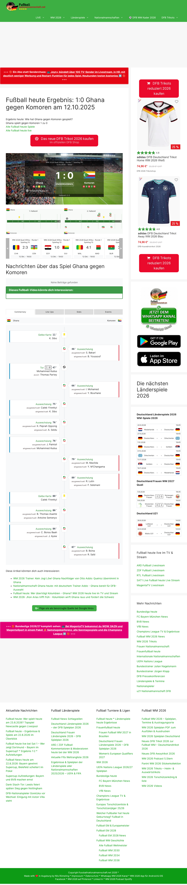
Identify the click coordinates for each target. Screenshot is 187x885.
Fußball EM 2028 (106, 830)
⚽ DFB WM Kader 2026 (142, 17)
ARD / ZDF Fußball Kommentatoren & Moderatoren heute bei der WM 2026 (69, 748)
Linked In (98, 879)
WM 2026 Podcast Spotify (118, 879)
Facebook (60, 879)
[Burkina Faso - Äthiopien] (88, 248)
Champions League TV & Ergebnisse (158, 631)
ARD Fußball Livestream (151, 565)
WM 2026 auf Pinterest (79, 879)
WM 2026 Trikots (147, 641)
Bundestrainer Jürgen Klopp (153, 671)
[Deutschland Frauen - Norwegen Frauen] (159, 495)
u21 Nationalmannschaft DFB (154, 691)
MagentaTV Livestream (150, 585)
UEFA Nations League (149, 661)
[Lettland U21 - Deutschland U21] (159, 523)
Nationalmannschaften (107, 17)
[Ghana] (39, 178)
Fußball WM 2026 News (151, 636)
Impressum (77, 875)
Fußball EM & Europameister (112, 825)
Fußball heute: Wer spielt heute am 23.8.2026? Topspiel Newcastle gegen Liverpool (24, 722)
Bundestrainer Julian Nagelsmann (156, 666)
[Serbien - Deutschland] (159, 462)
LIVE (38, 17)
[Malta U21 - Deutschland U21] (159, 532)
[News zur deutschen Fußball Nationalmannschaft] (26, 6)
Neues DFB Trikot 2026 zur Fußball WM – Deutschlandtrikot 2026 (160, 745)
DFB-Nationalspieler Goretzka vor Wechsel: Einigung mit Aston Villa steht (25, 797)
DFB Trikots (168, 17)
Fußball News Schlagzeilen (67, 718)
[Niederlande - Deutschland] (159, 428)
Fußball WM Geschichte (110, 840)
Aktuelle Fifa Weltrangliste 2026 (70, 757)
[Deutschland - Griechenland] (159, 437)
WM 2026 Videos (152, 785)
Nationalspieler (145, 686)
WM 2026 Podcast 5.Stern (157, 758)
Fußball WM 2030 (109, 850)
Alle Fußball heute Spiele (20, 126)
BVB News (143, 621)
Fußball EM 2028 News (112, 835)
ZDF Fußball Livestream (151, 570)
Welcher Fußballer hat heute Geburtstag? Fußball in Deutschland (112, 817)
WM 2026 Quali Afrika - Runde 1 (59, 162)
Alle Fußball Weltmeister (113, 845)
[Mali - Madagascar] (57, 248)
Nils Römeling (62, 875)
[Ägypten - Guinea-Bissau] (25, 248)
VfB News (142, 626)
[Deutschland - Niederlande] (159, 471)
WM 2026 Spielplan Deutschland (161, 736)
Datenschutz (91, 875)
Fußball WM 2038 (109, 860)
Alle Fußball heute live (19, 130)
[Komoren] (89, 178)
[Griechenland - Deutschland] (159, 454)
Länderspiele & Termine (151, 681)
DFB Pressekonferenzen (151, 676)
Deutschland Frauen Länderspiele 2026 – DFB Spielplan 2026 (66, 736)
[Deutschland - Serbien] (159, 445)
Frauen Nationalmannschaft (153, 646)
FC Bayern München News (152, 616)
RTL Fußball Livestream (150, 575)
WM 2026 (55, 17)
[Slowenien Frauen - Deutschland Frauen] (159, 503)
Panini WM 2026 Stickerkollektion (161, 763)
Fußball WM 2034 (109, 855)
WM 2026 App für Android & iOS (146, 875)
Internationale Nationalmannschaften (158, 656)
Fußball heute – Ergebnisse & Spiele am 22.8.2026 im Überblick (23, 735)
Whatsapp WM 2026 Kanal (114, 875)
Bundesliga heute (147, 611)
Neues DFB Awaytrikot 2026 (158, 753)
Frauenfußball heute (148, 651)
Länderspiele (78, 17)
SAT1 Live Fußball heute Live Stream (158, 580)
